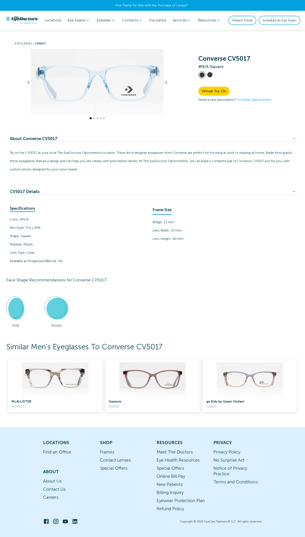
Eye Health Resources (178, 460)
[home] (21, 20)
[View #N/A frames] (202, 75)
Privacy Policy (227, 451)
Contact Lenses (115, 460)
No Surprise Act (229, 460)
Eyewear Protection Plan (181, 500)
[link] (55, 385)
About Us (52, 481)
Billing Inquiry (170, 492)
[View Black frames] (209, 74)
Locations (53, 20)
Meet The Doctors (175, 451)
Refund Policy (170, 508)
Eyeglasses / (25, 43)
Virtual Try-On (214, 91)
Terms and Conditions (236, 481)
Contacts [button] (130, 20)
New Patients (170, 484)
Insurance (157, 20)
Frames (107, 451)
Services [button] (180, 20)
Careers (51, 497)
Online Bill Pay (171, 476)
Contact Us (54, 489)
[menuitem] (79, 20)
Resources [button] (207, 20)
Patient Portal (242, 20)
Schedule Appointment (254, 100)
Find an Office (57, 451)
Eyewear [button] (104, 20)
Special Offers (113, 468)
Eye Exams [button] (76, 20)
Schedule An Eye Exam (279, 20)
